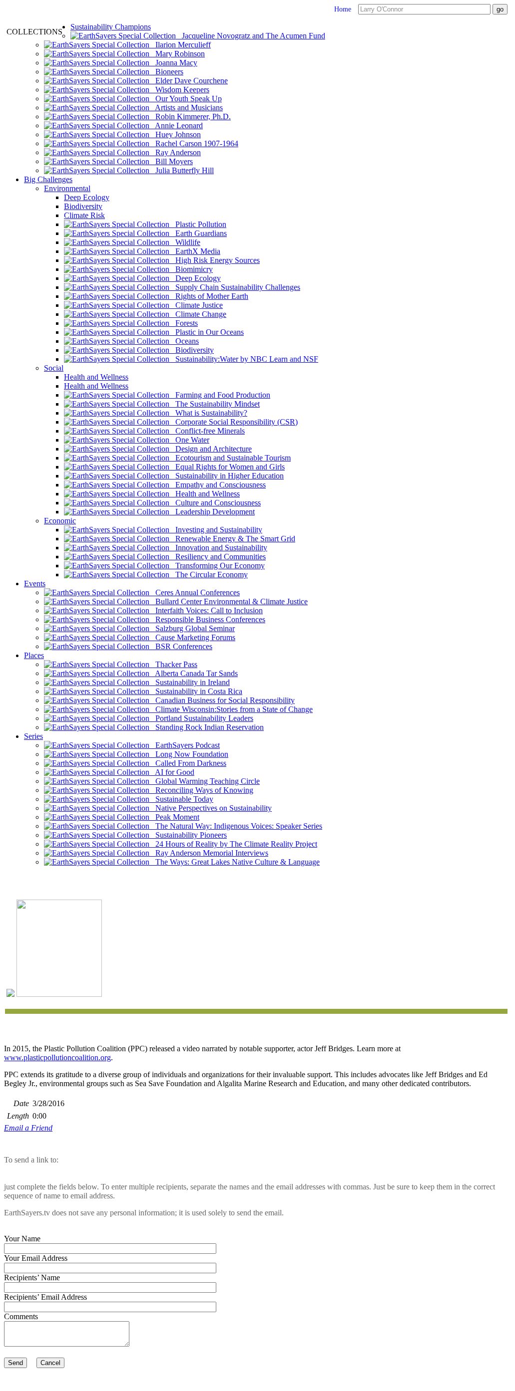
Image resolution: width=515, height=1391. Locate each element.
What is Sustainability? (208, 413)
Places (34, 655)
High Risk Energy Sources (214, 260)
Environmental (67, 188)
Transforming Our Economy (217, 565)
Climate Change (197, 314)
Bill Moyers (171, 161)
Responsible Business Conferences (207, 619)
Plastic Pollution (197, 224)
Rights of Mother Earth (208, 296)
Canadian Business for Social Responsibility (222, 700)
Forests (183, 323)
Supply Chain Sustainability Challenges (234, 287)
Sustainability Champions (110, 26)
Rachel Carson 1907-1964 (193, 143)
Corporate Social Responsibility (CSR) (233, 422)
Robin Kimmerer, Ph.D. (190, 116)
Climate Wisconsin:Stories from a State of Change (231, 709)
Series (33, 736)
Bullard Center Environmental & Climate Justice (228, 601)
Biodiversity (83, 206)
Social (53, 368)
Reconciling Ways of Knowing (201, 790)
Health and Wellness (96, 377)
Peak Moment (174, 817)
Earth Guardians (198, 233)
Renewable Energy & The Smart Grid (232, 538)
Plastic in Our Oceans (206, 332)
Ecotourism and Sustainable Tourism (230, 458)
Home (342, 9)
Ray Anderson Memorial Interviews (208, 853)
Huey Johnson (175, 134)
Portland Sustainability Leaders (201, 718)
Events (34, 583)
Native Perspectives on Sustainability (210, 808)
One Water (189, 440)
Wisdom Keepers (179, 89)
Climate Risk (84, 215)
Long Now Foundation (188, 754)
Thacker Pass (173, 664)
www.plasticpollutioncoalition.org (57, 1057)
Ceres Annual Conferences (194, 592)
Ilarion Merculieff (180, 44)
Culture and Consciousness (215, 502)
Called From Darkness (187, 763)
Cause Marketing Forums (192, 637)
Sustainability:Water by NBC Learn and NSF (243, 359)
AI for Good (171, 772)
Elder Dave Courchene (188, 80)
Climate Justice (196, 305)
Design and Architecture (210, 449)
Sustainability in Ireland (189, 682)
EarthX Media (194, 251)
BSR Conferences (180, 646)
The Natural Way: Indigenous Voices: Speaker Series (235, 826)
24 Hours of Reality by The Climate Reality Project (233, 844)
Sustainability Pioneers (188, 835)
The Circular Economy (208, 574)
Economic (60, 520)
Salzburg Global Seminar (192, 628)
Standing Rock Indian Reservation (206, 727)
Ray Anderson (175, 152)
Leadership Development (212, 511)
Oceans (184, 341)
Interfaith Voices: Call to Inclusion (206, 610)
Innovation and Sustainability (218, 547)
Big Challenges (48, 179)
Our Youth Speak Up (185, 98)
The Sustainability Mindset (214, 404)
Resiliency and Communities (217, 556)
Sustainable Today (181, 799)
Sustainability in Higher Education (226, 475)
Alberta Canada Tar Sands (193, 673)
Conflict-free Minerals (207, 431)
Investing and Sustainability (215, 529)
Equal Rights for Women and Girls (227, 467)
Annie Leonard (176, 125)
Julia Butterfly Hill (181, 170)
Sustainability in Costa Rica (195, 691)
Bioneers (166, 71)
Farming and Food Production (219, 395)
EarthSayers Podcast (184, 745)
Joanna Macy (173, 62)
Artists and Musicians (186, 107)
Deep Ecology (86, 197)
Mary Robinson (177, 53)
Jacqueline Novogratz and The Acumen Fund (250, 35)
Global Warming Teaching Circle (204, 781)
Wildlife (184, 242)
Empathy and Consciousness (217, 484)
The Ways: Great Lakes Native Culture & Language (234, 862)
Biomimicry (191, 269)
